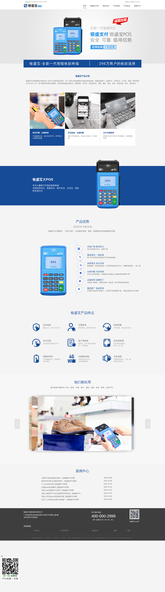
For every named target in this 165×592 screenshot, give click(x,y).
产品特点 (127, 6)
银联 (115, 530)
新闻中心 (137, 6)
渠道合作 (105, 6)
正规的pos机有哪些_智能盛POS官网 (55, 487)
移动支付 (95, 530)
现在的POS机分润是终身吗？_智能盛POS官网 (58, 481)
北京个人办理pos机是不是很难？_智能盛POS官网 (60, 500)
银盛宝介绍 (94, 6)
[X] (2, 556)
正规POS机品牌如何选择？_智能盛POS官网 (58, 478)
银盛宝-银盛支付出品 (132, 2)
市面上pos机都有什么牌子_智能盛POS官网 (57, 490)
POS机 (36, 530)
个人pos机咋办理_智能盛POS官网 (54, 484)
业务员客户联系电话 (31, 517)
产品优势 (116, 6)
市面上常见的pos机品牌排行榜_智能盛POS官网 (59, 496)
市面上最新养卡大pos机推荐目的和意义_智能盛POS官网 (62, 493)
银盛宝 (33, 538)
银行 (129, 530)
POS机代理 (64, 530)
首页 (84, 6)
